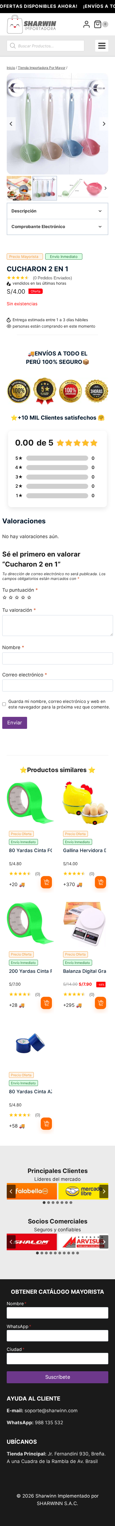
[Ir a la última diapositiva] (11, 1191)
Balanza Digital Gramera (84, 971)
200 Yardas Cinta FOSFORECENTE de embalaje (30, 971)
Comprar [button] (46, 882)
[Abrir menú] (101, 45)
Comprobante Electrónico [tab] (38, 226)
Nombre (13, 647)
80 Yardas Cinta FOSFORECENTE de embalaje (30, 850)
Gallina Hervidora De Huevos (84, 850)
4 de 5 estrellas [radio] (23, 597)
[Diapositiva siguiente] (103, 1191)
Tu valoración (19, 610)
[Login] (86, 24)
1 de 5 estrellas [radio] (4, 597)
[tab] (44, 1202)
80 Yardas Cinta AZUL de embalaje (30, 1091)
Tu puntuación (20, 590)
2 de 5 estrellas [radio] (10, 597)
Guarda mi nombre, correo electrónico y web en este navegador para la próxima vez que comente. (59, 704)
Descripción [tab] (24, 211)
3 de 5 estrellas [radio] (17, 597)
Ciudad (16, 1349)
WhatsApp (19, 1326)
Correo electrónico (24, 675)
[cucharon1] (57, 124)
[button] (19, 188)
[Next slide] (103, 123)
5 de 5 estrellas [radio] (29, 597)
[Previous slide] (11, 123)
